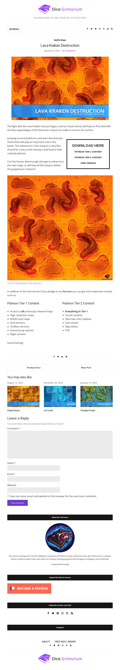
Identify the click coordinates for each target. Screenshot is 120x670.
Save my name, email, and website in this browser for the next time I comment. (53, 496)
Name (11, 463)
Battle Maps (60, 40)
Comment (13, 428)
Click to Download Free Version (24, 283)
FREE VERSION (88, 163)
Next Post (86, 367)
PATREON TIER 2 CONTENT (88, 157)
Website (11, 485)
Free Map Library (65, 641)
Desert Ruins (13, 410)
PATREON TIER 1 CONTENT (88, 152)
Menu (15, 29)
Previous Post (34, 367)
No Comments (69, 50)
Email (11, 474)
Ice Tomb (48, 410)
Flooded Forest (87, 410)
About (46, 641)
